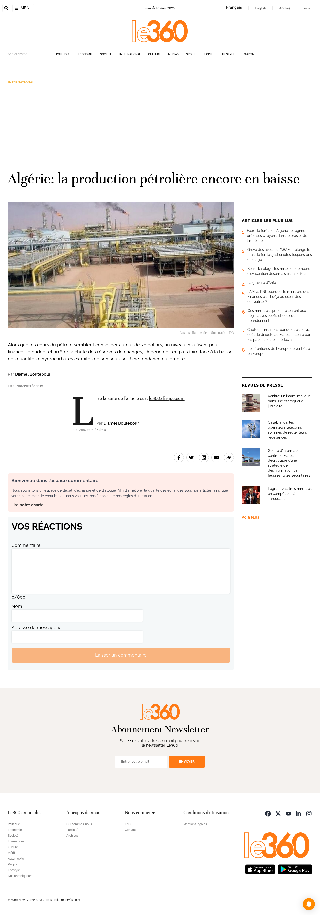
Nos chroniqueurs (20, 876)
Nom (17, 606)
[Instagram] (309, 813)
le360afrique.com (167, 398)
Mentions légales (195, 824)
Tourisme (249, 54)
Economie (85, 54)
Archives (72, 835)
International (130, 54)
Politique (63, 54)
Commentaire (26, 545)
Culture (154, 54)
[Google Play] (295, 869)
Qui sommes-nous (79, 824)
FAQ (128, 824)
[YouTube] (289, 813)
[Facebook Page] (268, 813)
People (208, 54)
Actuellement (17, 54)
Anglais (284, 8)
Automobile (16, 858)
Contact (130, 830)
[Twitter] (278, 813)
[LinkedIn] (299, 813)
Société (106, 54)
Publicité (72, 830)
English (260, 8)
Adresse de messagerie (37, 627)
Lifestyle (228, 54)
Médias (173, 54)
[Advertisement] (160, 127)
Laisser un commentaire (121, 655)
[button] (309, 904)
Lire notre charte (28, 505)
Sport (190, 54)
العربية (308, 8)
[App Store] (260, 869)
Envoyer (187, 761)
